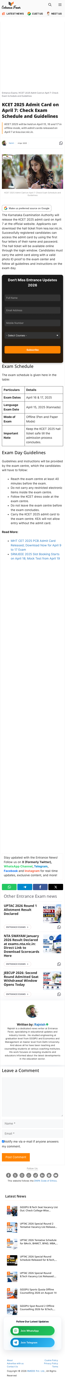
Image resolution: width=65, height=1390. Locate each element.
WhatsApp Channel (18, 866)
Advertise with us (15, 1363)
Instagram (32, 871)
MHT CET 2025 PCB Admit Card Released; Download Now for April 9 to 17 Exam (36, 545)
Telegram (41, 866)
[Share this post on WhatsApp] (9, 887)
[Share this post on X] (55, 887)
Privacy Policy (51, 1363)
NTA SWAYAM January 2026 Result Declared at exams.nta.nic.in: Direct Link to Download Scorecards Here (21, 946)
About (10, 1360)
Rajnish (11, 143)
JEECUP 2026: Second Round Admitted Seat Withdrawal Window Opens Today (21, 979)
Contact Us (12, 1366)
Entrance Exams (9, 92)
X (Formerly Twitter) (36, 862)
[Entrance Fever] (11, 5)
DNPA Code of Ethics (45, 1180)
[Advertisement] (32, 55)
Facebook (11, 871)
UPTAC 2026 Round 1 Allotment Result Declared (20, 910)
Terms (55, 1366)
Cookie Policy (51, 1360)
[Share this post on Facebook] (40, 887)
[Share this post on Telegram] (24, 887)
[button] (50, 5)
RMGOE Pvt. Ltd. (36, 1371)
